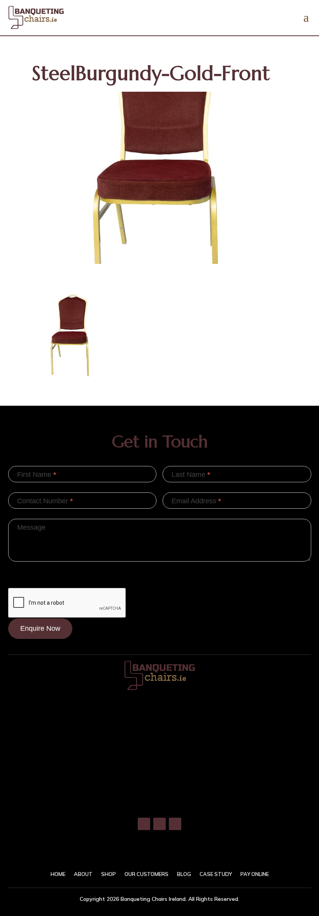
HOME (58, 874)
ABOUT (83, 874)
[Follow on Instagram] (159, 824)
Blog (184, 874)
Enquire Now (40, 628)
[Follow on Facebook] (144, 824)
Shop (108, 874)
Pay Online (254, 874)
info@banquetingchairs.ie (160, 790)
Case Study (216, 874)
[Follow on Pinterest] (175, 824)
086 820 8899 (159, 756)
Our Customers (146, 874)
